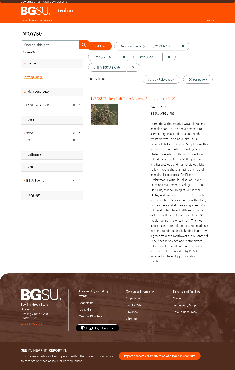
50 (197, 79)
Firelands (132, 312)
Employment (134, 298)
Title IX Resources (185, 312)
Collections (46, 19)
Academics (86, 303)
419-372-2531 (32, 324)
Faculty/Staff (135, 305)
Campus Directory (91, 316)
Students (179, 298)
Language (34, 195)
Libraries (131, 319)
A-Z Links (85, 309)
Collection (34, 155)
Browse (33, 19)
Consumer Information (140, 291)
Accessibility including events (93, 293)
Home (24, 19)
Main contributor (39, 91)
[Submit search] (84, 44)
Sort (160, 79)
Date (31, 119)
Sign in (210, 19)
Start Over (100, 46)
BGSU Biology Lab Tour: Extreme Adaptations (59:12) (134, 98)
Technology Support (186, 305)
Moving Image (33, 77)
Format (32, 63)
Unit (30, 167)
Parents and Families (186, 291)
